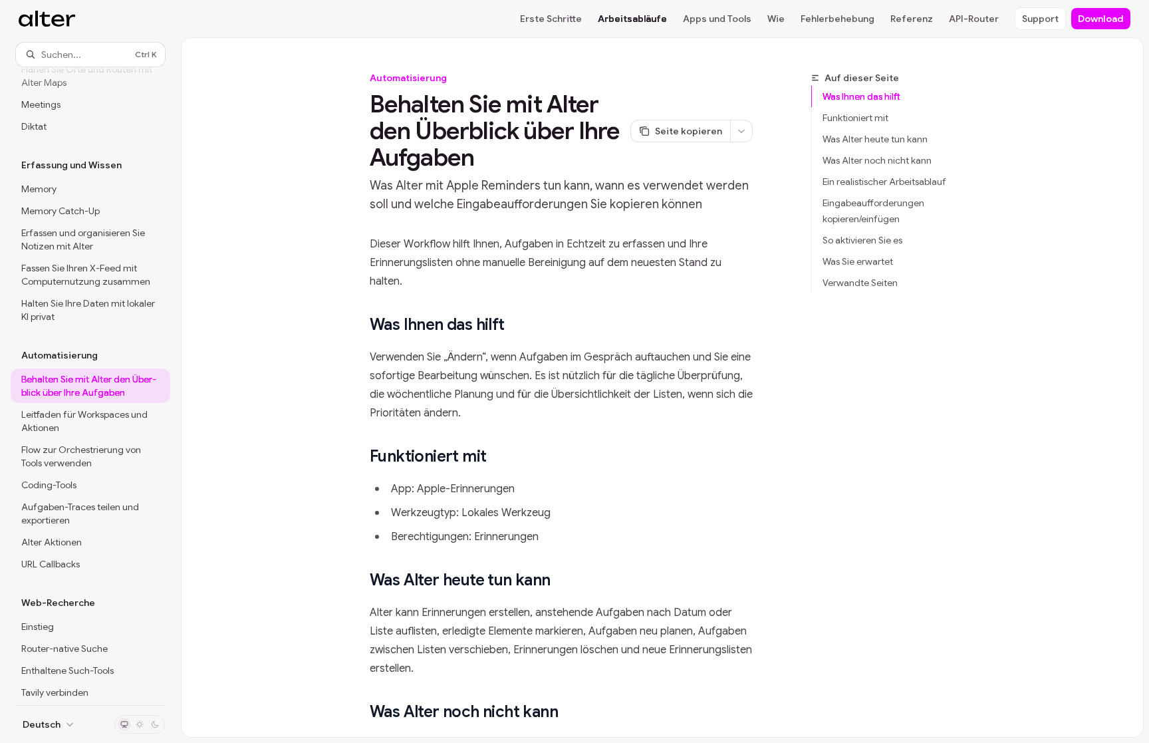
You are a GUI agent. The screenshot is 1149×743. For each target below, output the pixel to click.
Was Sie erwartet (858, 261)
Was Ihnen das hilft (861, 96)
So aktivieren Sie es (862, 240)
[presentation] (90, 386)
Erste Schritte (551, 19)
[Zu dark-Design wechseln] (155, 724)
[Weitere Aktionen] (741, 131)
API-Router (974, 19)
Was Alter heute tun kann (875, 139)
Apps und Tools (717, 19)
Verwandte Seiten (860, 283)
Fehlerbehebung (837, 19)
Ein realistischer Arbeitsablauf (884, 182)
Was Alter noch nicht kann (877, 160)
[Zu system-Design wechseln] (124, 724)
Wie (776, 19)
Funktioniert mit (855, 118)
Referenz (911, 19)
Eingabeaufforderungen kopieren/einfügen (873, 211)
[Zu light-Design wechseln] (139, 724)
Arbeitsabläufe (632, 19)
